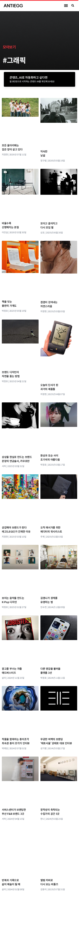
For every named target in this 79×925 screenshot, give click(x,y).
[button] (66, 6)
